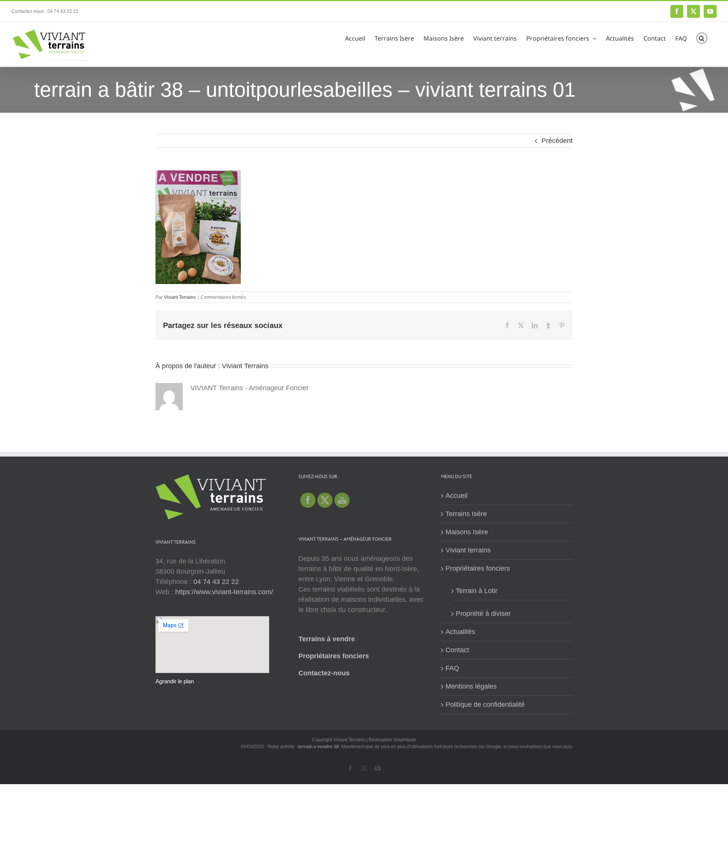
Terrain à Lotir (476, 591)
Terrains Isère (466, 514)
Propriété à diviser (483, 613)
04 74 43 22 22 (216, 581)
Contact (457, 650)
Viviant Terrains (180, 297)
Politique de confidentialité (485, 704)
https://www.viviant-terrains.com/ (224, 592)
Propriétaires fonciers (333, 656)
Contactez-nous (324, 673)
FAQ (452, 668)
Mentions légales (471, 686)
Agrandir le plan (174, 681)
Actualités (460, 632)
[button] (702, 37)
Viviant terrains (468, 550)
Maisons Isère (467, 532)
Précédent (557, 140)
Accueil (457, 495)
